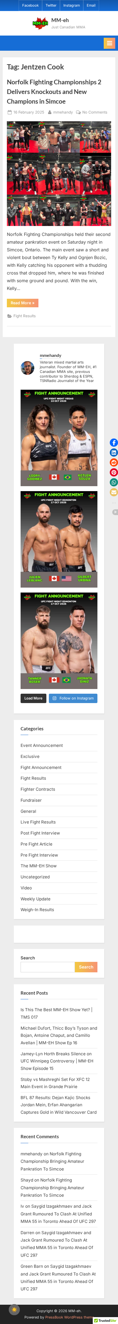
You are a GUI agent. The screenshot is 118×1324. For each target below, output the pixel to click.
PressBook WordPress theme (69, 1317)
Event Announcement (42, 745)
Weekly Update (35, 898)
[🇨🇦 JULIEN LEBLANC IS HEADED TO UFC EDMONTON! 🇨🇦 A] (59, 539)
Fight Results (24, 316)
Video (26, 887)
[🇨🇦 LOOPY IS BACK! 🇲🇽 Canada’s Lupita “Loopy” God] (59, 438)
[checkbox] (14, 1309)
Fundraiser (31, 800)
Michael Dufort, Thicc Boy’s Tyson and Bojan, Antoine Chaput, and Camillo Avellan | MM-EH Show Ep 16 (59, 1035)
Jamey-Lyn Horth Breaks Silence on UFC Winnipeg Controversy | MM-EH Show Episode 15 (57, 1061)
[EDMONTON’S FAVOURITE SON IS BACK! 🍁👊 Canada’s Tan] (59, 641)
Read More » (24, 303)
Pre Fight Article (36, 844)
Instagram (71, 5)
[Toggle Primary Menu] (109, 43)
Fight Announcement (41, 767)
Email (91, 5)
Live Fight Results (38, 822)
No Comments (94, 113)
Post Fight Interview (40, 833)
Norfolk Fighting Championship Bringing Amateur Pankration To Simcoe (52, 1161)
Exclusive (30, 756)
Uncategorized (35, 876)
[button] (114, 442)
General (28, 811)
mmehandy (63, 112)
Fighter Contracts (38, 789)
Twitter (51, 5)
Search (28, 957)
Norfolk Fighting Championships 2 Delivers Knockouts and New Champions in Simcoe (54, 91)
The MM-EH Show (39, 865)
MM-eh (60, 20)
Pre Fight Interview (39, 855)
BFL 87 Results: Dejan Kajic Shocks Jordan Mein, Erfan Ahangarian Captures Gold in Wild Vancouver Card (59, 1105)
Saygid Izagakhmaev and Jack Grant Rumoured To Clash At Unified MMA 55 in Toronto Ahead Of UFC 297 (58, 1214)
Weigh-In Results (37, 909)
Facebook (30, 5)
